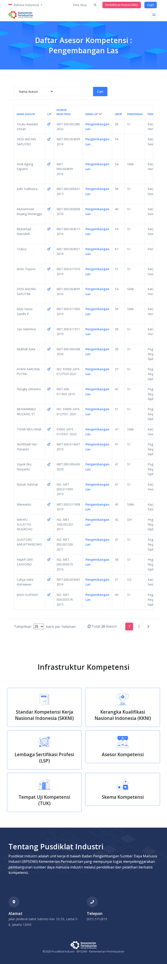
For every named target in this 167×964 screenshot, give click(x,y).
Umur (118, 114)
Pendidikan (134, 114)
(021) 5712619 (97, 919)
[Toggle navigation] (154, 15)
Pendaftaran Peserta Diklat (121, 5)
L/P (49, 114)
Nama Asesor (26, 114)
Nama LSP (92, 114)
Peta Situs (80, 5)
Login (150, 5)
